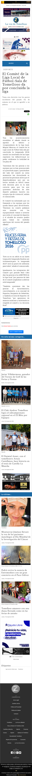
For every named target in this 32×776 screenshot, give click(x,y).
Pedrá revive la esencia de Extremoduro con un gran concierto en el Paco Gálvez (15, 573)
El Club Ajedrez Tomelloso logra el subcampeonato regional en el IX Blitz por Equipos (14, 414)
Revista (9, 743)
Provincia (26, 729)
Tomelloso (3, 527)
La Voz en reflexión (20, 722)
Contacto (16, 713)
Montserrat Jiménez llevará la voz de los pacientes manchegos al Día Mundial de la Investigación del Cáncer (16, 535)
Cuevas (5, 732)
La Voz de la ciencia (19, 743)
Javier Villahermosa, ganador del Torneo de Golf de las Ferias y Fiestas (15, 377)
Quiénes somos (16, 703)
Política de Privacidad (16, 707)
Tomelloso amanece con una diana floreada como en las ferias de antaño (15, 611)
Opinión (18, 729)
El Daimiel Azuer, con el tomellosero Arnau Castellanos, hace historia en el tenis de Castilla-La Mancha (15, 461)
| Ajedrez (8, 406)
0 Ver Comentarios (16, 656)
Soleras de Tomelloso (23, 732)
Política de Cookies (16, 710)
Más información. (22, 775)
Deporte (8, 70)
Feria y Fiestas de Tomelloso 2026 (9, 566)
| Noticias (20, 566)
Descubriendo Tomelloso (16, 736)
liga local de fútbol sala (11, 669)
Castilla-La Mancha (8, 729)
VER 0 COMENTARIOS (16, 332)
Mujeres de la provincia (11, 739)
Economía (23, 739)
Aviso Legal (16, 700)
